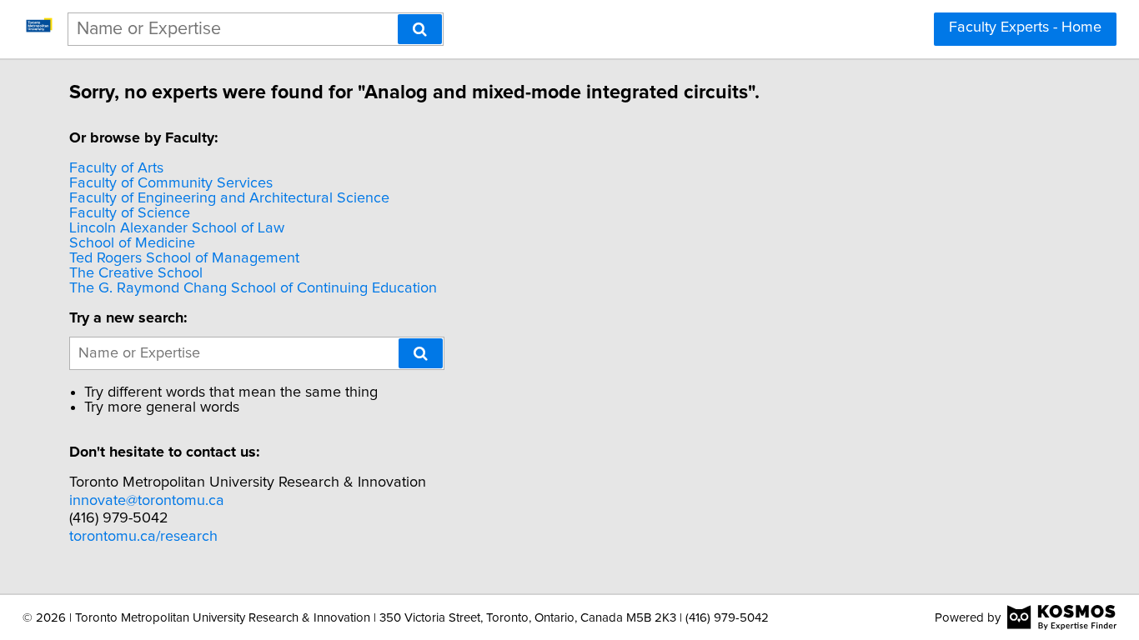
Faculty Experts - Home (1025, 27)
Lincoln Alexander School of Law (176, 228)
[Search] (420, 29)
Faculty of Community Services (171, 183)
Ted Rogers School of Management (184, 258)
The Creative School (136, 273)
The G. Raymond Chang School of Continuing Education (253, 288)
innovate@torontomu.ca (146, 500)
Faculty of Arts (116, 168)
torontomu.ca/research (143, 536)
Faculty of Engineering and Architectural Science (229, 198)
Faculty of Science (129, 213)
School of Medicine (132, 243)
